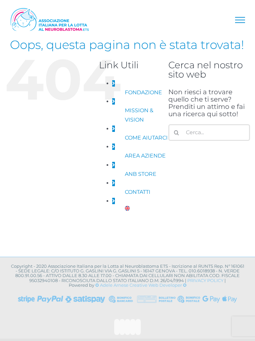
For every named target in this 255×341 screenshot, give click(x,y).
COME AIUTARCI (146, 138)
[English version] (127, 210)
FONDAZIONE (143, 92)
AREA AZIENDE (145, 156)
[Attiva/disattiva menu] (240, 20)
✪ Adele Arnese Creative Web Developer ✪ (141, 285)
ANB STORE (140, 174)
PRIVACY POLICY (205, 280)
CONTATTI (137, 192)
